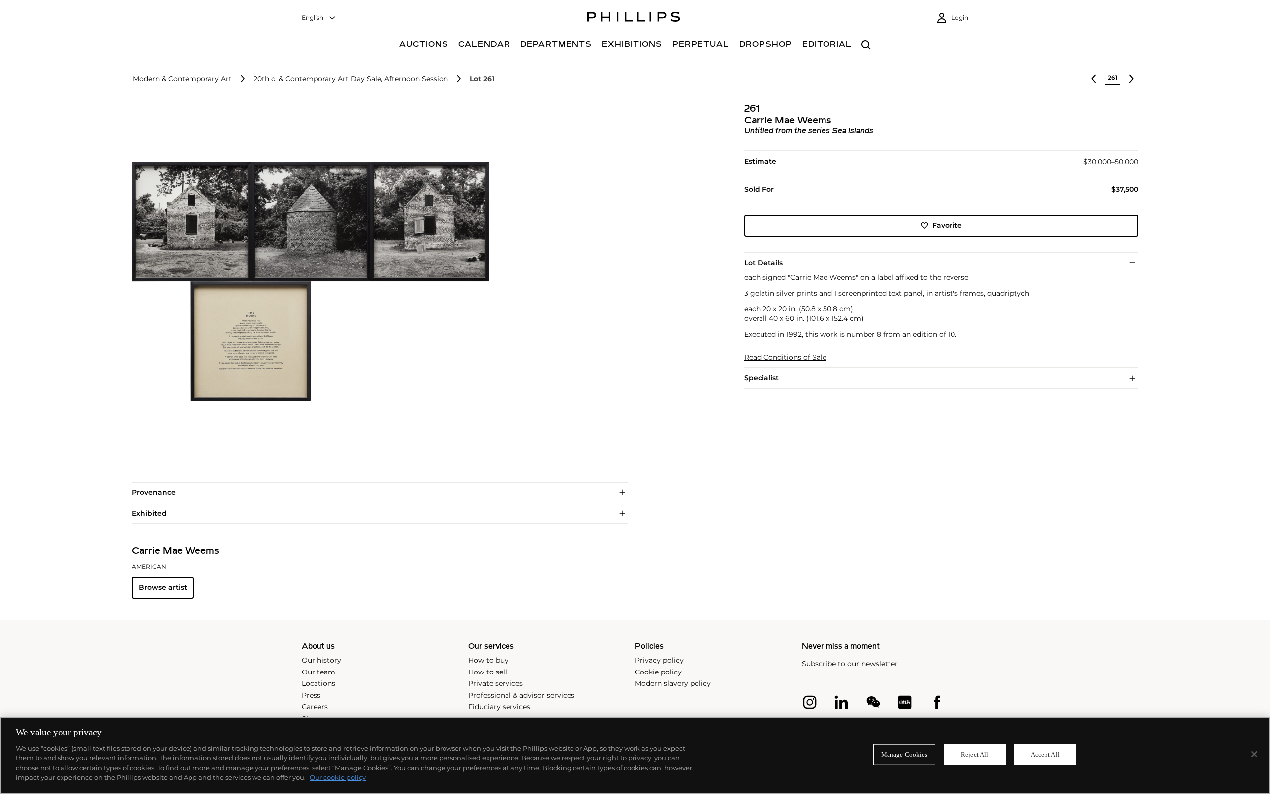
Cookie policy (658, 672)
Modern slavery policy (673, 683)
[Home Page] (633, 18)
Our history (321, 660)
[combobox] (319, 18)
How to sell (487, 672)
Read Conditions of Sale (785, 357)
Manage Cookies (904, 754)
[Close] (1254, 754)
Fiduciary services (499, 706)
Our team (318, 672)
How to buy (488, 660)
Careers (315, 706)
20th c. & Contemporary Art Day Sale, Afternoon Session (351, 79)
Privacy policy (659, 660)
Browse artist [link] (163, 587)
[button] (307, 281)
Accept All (1045, 754)
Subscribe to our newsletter (850, 664)
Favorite (947, 225)
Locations (318, 683)
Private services (495, 683)
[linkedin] (841, 702)
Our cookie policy (338, 777)
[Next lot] (1131, 79)
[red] (905, 702)
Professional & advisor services (521, 695)
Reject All (974, 754)
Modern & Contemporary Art (182, 79)
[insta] (810, 702)
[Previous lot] (1094, 79)
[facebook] (937, 702)
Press (311, 695)
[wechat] (873, 702)
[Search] (866, 45)
